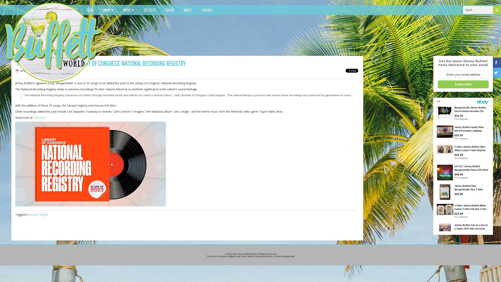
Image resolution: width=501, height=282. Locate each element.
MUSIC (127, 10)
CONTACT (207, 10)
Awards (33, 214)
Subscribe (463, 84)
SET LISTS (150, 10)
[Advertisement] (315, 35)
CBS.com (39, 117)
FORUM (169, 10)
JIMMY (107, 10)
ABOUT (188, 10)
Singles (44, 214)
